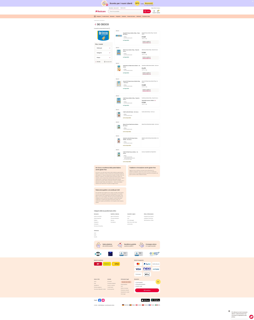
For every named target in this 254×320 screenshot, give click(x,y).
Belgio (133, 305)
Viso (128, 218)
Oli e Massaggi (130, 220)
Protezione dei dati (125, 290)
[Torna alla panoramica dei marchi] (95, 24)
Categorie (99, 16)
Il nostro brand (105, 16)
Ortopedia (96, 224)
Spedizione (96, 285)
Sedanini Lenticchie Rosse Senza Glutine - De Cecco (130, 139)
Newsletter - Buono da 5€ (114, 8)
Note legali (123, 294)
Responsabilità (124, 284)
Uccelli (95, 236)
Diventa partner (110, 289)
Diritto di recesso (124, 288)
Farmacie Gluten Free (147, 42)
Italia (159, 305)
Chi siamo (158, 8)
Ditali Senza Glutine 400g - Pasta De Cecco (131, 50)
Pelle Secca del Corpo (132, 222)
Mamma (112, 220)
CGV (122, 286)
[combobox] (103, 48)
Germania (127, 305)
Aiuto (95, 281)
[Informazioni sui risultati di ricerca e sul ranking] (109, 28)
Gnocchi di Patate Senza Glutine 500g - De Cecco (131, 82)
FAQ (95, 283)
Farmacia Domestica (98, 226)
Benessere (112, 16)
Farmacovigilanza (98, 287)
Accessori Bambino (115, 218)
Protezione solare (146, 16)
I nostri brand (110, 287)
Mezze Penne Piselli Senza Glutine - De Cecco (131, 125)
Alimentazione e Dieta (148, 220)
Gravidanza (113, 222)
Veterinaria (138, 16)
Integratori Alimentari (148, 218)
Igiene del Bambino (115, 216)
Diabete (95, 220)
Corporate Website (111, 283)
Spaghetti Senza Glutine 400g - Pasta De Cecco (131, 34)
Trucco (128, 216)
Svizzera (146, 305)
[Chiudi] (253, 1)
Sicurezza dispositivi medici (100, 289)
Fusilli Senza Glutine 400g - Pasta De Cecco (131, 99)
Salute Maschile (97, 218)
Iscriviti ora (148, 290)
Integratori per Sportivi (149, 216)
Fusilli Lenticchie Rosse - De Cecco (130, 111)
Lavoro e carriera (111, 285)
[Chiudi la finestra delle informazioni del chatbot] (229, 311)
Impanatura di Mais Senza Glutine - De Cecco (131, 66)
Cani (95, 233)
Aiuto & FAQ (153, 8)
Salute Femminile (97, 216)
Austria (139, 305)
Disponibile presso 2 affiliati (148, 100)
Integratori (118, 16)
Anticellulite (129, 224)
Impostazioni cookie (125, 292)
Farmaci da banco (131, 16)
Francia (153, 305)
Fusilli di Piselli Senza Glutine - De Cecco (130, 152)
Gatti (95, 235)
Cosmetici (124, 16)
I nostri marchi (96, 20)
